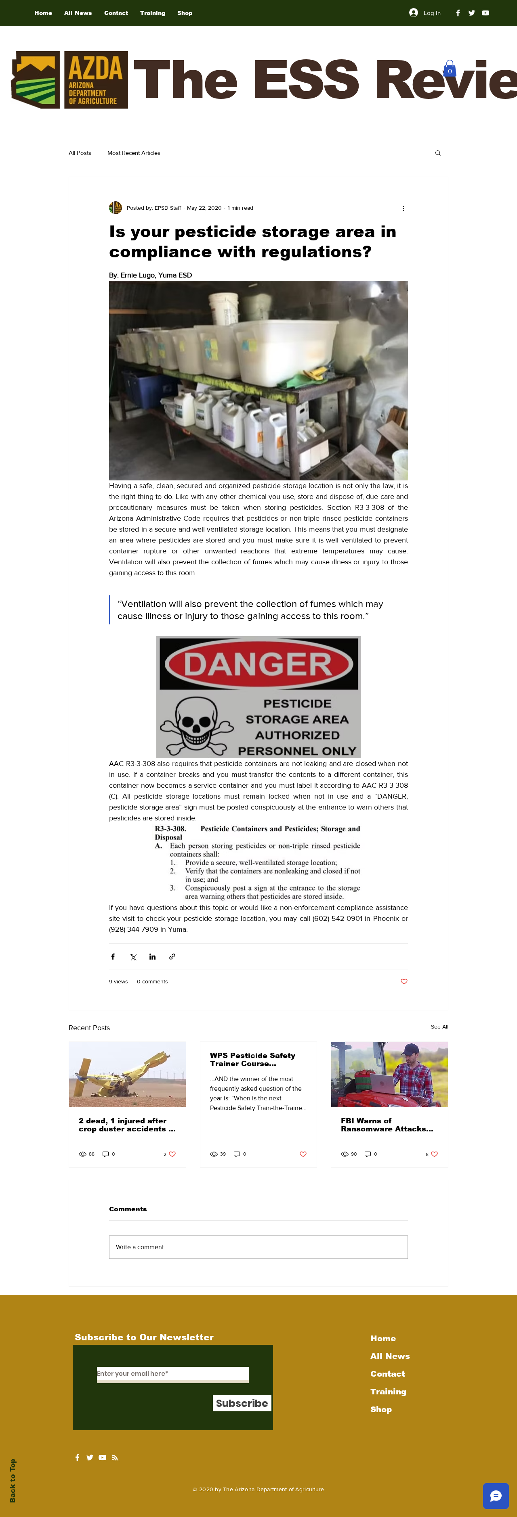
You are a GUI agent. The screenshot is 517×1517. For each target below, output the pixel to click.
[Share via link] (172, 956)
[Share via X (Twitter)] (133, 956)
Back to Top (13, 1481)
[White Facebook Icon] (77, 1457)
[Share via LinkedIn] (152, 956)
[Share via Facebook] (113, 956)
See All (439, 1026)
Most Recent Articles (133, 152)
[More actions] (403, 208)
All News (390, 1356)
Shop (381, 1409)
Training (388, 1391)
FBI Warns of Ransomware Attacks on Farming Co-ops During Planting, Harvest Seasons (383, 1125)
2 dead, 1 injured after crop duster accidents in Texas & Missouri (127, 1125)
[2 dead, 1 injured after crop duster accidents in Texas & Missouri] (127, 1074)
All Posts (80, 152)
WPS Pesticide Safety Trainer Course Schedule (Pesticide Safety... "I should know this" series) (256, 1060)
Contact (387, 1373)
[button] (450, 68)
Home (383, 1338)
